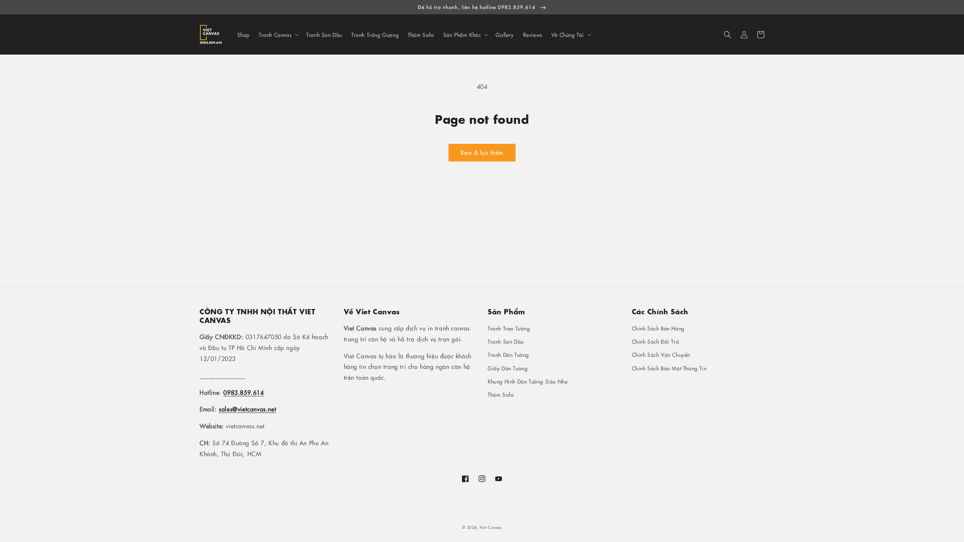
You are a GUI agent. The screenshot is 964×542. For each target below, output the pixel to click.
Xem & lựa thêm (482, 152)
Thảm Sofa (501, 394)
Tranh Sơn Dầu (506, 341)
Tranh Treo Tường (509, 328)
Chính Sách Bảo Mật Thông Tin (669, 368)
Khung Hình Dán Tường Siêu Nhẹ (527, 381)
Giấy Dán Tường (508, 368)
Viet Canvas (491, 527)
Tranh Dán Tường (508, 354)
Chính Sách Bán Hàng (658, 328)
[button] (727, 34)
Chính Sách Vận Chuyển (661, 354)
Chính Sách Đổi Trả (655, 341)
